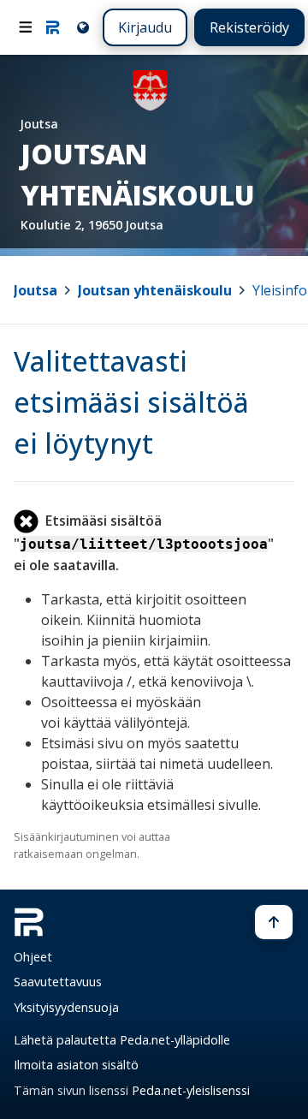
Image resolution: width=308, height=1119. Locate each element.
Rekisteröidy (249, 27)
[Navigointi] (26, 27)
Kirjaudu (145, 27)
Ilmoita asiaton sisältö (76, 1065)
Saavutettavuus (58, 981)
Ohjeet (33, 957)
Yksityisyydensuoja (66, 1007)
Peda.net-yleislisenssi (191, 1090)
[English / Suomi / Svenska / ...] (82, 27)
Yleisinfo (279, 290)
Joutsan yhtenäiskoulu (155, 290)
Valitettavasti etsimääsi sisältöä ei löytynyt (131, 401)
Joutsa (35, 290)
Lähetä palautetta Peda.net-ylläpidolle (122, 1040)
